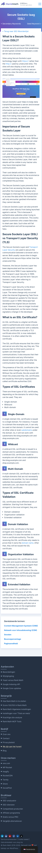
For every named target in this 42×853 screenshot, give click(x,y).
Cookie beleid (23, 839)
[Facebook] (13, 836)
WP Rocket (7, 767)
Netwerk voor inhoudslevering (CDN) (20, 630)
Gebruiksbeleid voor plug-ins (12, 842)
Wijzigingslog (8, 676)
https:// (25, 61)
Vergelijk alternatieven (12, 821)
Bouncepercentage (12, 639)
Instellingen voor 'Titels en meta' (16, 713)
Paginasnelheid (11, 643)
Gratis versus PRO (10, 817)
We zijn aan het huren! (12, 746)
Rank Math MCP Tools (12, 721)
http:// (8, 64)
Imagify (6, 771)
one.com (6, 763)
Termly (6, 780)
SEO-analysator (9, 801)
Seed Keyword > (34, 24)
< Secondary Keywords (11, 24)
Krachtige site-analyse (12, 717)
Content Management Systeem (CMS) (21, 626)
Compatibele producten (13, 809)
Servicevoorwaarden (9, 839)
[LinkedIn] (17, 836)
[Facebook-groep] (6, 836)
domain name (27, 543)
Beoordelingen (9, 672)
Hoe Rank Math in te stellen (14, 701)
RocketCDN (8, 775)
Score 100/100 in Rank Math (15, 705)
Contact (6, 738)
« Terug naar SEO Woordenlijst (15, 31)
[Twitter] (2, 836)
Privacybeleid (9, 742)
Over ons (6, 734)
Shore (5, 784)
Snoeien (7, 634)
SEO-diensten (9, 805)
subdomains (26, 430)
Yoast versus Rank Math (13, 680)
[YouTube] (10, 836)
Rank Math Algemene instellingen (17, 709)
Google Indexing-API (11, 684)
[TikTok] (21, 836)
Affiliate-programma (11, 813)
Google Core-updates (12, 688)
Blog (4, 751)
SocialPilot (7, 788)
